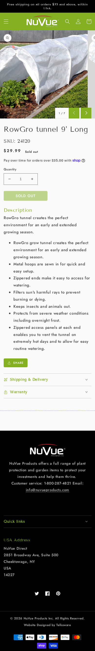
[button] (6, 21)
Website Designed (37, 625)
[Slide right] (86, 113)
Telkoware (63, 625)
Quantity (10, 169)
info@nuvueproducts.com (47, 490)
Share (18, 363)
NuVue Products (35, 618)
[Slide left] (74, 113)
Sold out (26, 196)
